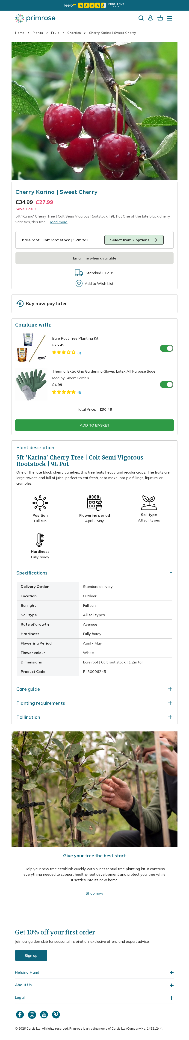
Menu (170, 20)
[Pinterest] (56, 1014)
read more (59, 222)
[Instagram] (32, 1014)
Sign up (31, 955)
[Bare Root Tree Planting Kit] (66, 353)
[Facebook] (20, 1014)
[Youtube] (44, 1014)
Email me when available (94, 258)
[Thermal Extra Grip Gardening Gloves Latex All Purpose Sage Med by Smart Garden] (66, 392)
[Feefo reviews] (94, 5)
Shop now (94, 893)
